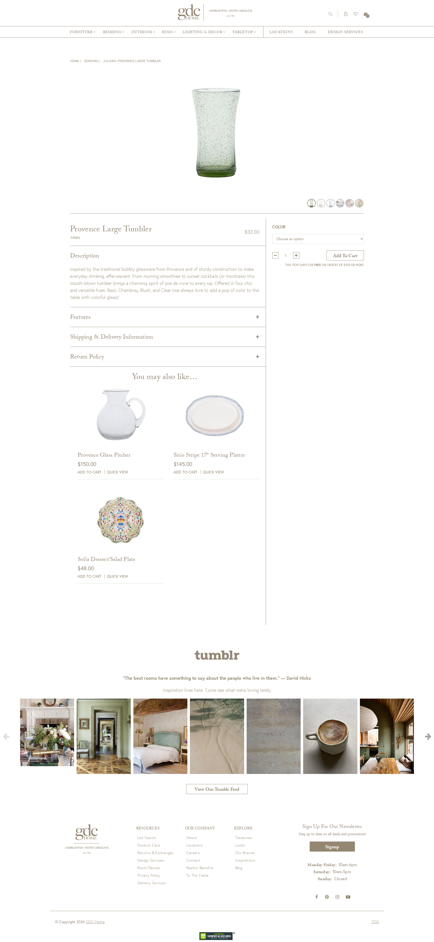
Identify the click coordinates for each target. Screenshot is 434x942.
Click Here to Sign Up (174, 495)
